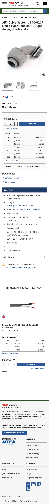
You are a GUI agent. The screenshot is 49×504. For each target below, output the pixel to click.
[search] (45, 11)
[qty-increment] (15, 124)
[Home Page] (19, 4)
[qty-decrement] (5, 124)
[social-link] (28, 484)
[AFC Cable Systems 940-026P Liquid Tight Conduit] (7, 85)
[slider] (4, 371)
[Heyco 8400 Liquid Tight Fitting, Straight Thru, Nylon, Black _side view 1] (20, 85)
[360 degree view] (33, 85)
